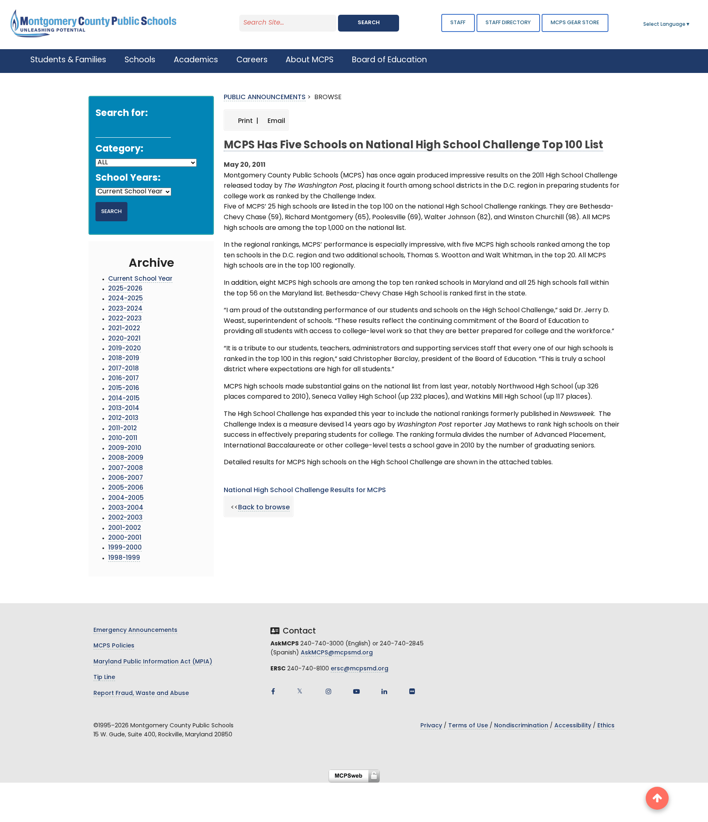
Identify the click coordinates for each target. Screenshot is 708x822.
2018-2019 (123, 359)
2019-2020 (124, 349)
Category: (119, 149)
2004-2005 (126, 498)
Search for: (121, 113)
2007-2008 (125, 468)
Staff (457, 22)
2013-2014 (123, 409)
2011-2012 (122, 429)
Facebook (273, 691)
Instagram (328, 691)
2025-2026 (125, 289)
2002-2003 (125, 518)
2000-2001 (124, 538)
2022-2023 (125, 319)
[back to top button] (657, 798)
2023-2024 (125, 309)
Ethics (606, 726)
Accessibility (572, 726)
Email (275, 121)
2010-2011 (122, 439)
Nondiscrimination (521, 726)
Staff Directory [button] (508, 22)
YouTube (356, 691)
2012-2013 (123, 419)
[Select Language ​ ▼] (690, 24)
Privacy (431, 726)
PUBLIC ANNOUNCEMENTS (265, 97)
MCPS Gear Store (575, 22)
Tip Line (104, 677)
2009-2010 (124, 448)
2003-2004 (125, 508)
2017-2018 (123, 369)
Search (369, 22)
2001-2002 (124, 528)
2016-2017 (123, 379)
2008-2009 (125, 458)
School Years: (128, 178)
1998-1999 (124, 558)
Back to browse (264, 507)
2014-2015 (124, 399)
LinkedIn (384, 691)
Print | (247, 121)
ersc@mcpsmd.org (359, 669)
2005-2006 (125, 488)
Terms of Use (468, 726)
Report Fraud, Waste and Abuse (141, 693)
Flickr (412, 691)
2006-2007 (125, 478)
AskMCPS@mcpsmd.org (337, 653)
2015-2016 (123, 389)
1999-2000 (125, 548)
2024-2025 (125, 299)
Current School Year (140, 279)
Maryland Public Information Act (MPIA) (152, 662)
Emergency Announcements (135, 630)
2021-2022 (124, 329)
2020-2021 (124, 339)
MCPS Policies (113, 646)
